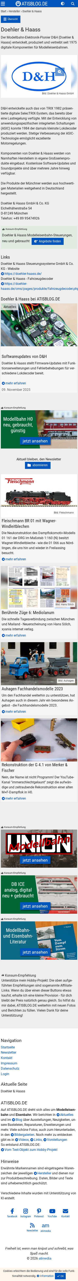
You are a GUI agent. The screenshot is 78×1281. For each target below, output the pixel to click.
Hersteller (44, 1173)
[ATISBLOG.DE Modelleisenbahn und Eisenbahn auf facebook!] (12, 1213)
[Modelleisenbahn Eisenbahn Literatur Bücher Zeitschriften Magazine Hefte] (39, 940)
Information (47, 1275)
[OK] (60, 1276)
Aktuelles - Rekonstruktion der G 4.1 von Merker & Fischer (37, 723)
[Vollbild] (39, 71)
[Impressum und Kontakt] (39, 1063)
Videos (24, 1140)
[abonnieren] (38, 465)
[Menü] (3, 3)
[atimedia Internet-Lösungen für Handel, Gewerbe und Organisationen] (45, 1228)
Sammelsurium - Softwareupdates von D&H (33, 306)
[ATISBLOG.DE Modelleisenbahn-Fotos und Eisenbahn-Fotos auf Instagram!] (25, 1213)
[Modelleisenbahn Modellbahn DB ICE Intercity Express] (39, 894)
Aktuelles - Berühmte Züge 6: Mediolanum (31, 568)
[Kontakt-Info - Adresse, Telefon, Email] (39, 1057)
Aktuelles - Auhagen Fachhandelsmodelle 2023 (35, 645)
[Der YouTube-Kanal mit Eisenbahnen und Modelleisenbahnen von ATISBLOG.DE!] (52, 1213)
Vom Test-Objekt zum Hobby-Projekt (31, 1150)
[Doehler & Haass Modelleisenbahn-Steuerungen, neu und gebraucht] (48, 241)
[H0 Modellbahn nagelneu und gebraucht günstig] (39, 429)
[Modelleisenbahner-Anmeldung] (39, 1074)
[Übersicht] (11, 19)
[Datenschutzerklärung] (39, 1068)
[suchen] (73, 3)
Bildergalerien (24, 1135)
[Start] (3, 11)
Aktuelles (7, 306)
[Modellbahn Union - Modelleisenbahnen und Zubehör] (39, 849)
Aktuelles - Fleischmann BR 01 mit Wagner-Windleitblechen (32, 479)
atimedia (45, 1258)
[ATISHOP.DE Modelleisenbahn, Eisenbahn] (39, 1047)
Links (38, 1140)
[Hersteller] (13, 11)
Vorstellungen (57, 1140)
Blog (19, 1120)
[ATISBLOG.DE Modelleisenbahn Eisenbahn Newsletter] (32, 1228)
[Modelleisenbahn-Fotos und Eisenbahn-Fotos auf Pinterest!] (39, 1213)
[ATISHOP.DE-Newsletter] (39, 1052)
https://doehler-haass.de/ (23, 274)
